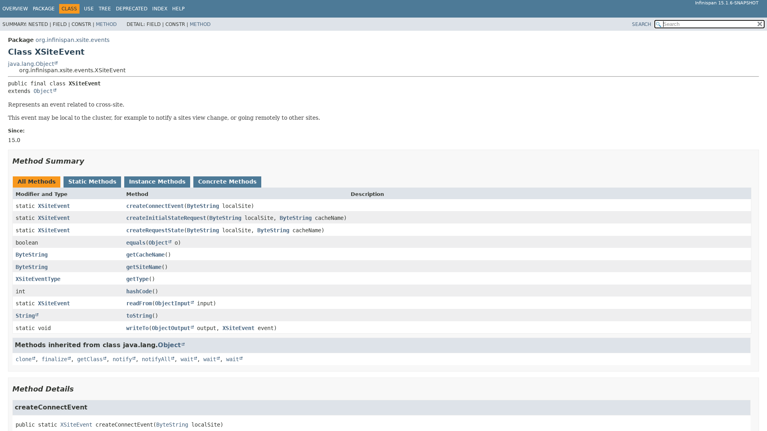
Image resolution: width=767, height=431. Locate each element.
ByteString (203, 206)
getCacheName (145, 254)
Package (44, 9)
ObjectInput (172, 303)
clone (24, 359)
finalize (54, 359)
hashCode (139, 291)
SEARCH (641, 24)
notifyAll (156, 359)
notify (122, 359)
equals (135, 242)
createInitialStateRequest (166, 218)
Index (159, 9)
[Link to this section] (90, 161)
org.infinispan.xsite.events (72, 40)
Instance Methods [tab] (157, 181)
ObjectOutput (171, 328)
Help (178, 9)
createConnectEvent (155, 206)
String (25, 315)
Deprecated (131, 9)
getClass (90, 359)
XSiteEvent (54, 206)
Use (89, 9)
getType (137, 279)
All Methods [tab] (37, 181)
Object (43, 91)
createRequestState (155, 230)
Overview (15, 9)
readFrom (139, 303)
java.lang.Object (31, 64)
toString (139, 315)
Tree (105, 9)
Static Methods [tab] (92, 181)
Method (106, 24)
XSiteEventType (38, 279)
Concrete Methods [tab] (227, 181)
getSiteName (143, 267)
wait (187, 359)
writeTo (137, 328)
